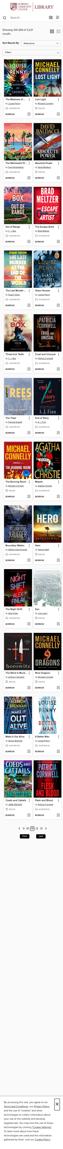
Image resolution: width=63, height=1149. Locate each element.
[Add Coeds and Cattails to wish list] (29, 815)
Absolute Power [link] (43, 163)
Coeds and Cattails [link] (15, 800)
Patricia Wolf (43, 549)
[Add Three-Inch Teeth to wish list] (29, 369)
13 (41, 829)
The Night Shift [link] (13, 609)
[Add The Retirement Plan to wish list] (29, 178)
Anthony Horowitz (16, 677)
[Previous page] (19, 829)
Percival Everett (15, 422)
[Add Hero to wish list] (58, 560)
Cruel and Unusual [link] (45, 354)
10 (27, 829)
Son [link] (37, 609)
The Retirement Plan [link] (16, 163)
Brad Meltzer (43, 231)
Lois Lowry (42, 613)
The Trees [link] (10, 418)
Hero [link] (37, 545)
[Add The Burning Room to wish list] (29, 497)
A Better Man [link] (42, 736)
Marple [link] (39, 481)
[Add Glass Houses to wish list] (58, 306)
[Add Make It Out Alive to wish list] (29, 752)
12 (37, 829)
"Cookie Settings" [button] (41, 1127)
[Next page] (46, 829)
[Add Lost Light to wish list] (58, 114)
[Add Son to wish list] (58, 624)
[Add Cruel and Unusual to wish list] (58, 369)
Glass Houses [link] (42, 290)
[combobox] (24, 18)
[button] (52, 32)
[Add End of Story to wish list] (58, 433)
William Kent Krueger (17, 549)
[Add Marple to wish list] (58, 497)
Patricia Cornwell (45, 358)
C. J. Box (12, 231)
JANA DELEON (15, 804)
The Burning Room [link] (15, 481)
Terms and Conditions (16, 1106)
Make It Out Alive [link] (14, 736)
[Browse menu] (58, 17)
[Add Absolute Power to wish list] (58, 178)
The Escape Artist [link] (44, 227)
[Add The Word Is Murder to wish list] (29, 688)
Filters (8, 52)
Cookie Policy (42, 1139)
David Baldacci (44, 167)
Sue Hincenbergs (16, 167)
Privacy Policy (41, 1106)
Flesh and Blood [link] (44, 800)
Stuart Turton (14, 294)
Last (41, 836)
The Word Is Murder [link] (16, 673)
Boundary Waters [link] (14, 545)
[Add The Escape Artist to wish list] (58, 242)
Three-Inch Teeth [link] (14, 354)
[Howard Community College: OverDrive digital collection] (31, 7)
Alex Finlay (13, 613)
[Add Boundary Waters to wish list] (29, 560)
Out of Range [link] (12, 227)
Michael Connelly (45, 103)
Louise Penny (14, 103)
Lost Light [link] (40, 99)
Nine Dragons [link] (42, 673)
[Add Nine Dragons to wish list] (58, 688)
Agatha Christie (45, 486)
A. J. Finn (42, 422)
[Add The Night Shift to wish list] (29, 624)
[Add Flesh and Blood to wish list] (58, 815)
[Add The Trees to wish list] (29, 433)
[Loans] (51, 18)
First (24, 836)
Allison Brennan (15, 741)
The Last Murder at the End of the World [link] (16, 290)
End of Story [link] (42, 418)
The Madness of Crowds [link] (16, 99)
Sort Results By (10, 43)
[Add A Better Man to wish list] (58, 752)
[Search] (4, 17)
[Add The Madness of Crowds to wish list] (29, 114)
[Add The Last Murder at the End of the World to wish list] (29, 306)
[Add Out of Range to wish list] (29, 242)
